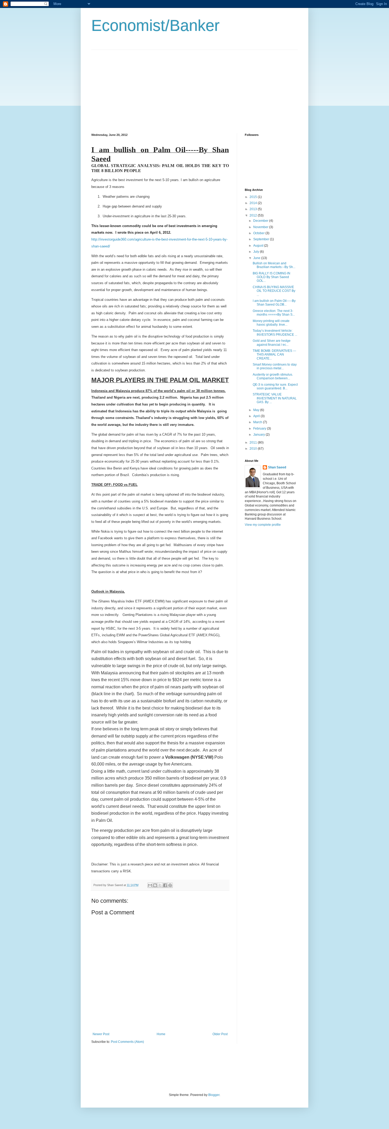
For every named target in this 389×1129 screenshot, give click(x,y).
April (257, 416)
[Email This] (150, 885)
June (257, 258)
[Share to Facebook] (165, 885)
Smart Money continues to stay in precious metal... (275, 366)
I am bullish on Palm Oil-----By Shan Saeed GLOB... (274, 302)
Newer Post (101, 1034)
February (260, 428)
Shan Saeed (277, 467)
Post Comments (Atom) (127, 1042)
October (259, 233)
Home (161, 1034)
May (256, 410)
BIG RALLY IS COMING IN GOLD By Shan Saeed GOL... (271, 277)
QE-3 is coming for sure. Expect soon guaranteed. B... (275, 386)
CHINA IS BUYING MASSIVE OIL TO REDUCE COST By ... (274, 291)
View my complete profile (263, 525)
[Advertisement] (135, 87)
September (261, 239)
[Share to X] (160, 885)
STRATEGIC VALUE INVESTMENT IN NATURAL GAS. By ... (275, 398)
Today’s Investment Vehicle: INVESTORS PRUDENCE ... (275, 332)
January (259, 434)
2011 (254, 442)
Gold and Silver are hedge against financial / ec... (272, 342)
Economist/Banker (155, 25)
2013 (254, 209)
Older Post (220, 1034)
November (261, 227)
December (261, 221)
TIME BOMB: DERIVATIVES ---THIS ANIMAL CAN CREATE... (274, 354)
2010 (254, 448)
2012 (254, 215)
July (256, 252)
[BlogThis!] (155, 885)
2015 (254, 197)
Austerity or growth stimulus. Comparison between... (273, 376)
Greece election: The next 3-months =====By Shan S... (274, 312)
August (258, 245)
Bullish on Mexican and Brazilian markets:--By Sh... (274, 265)
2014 (254, 203)
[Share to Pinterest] (170, 885)
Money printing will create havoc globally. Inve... (271, 322)
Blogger (213, 1095)
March (258, 422)
